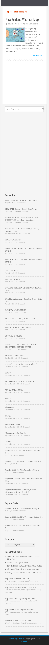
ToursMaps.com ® (16, 639)
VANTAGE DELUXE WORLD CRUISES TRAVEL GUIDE (23, 261)
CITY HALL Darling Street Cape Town (21, 209)
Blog (19, 24)
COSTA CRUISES (11, 271)
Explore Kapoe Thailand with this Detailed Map (23, 480)
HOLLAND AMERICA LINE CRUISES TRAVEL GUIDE (23, 289)
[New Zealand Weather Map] (15, 34)
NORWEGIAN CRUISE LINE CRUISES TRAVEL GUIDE (23, 249)
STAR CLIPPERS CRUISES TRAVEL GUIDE (22, 200)
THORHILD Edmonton (14, 356)
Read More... (38, 56)
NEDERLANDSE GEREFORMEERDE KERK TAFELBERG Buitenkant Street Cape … (21, 219)
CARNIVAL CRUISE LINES (15, 310)
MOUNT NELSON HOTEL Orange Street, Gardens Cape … (22, 230)
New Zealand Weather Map (22, 19)
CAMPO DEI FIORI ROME (31, 566)
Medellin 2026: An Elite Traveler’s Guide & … (22, 451)
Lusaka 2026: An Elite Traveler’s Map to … (23, 470)
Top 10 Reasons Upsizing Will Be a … (21, 598)
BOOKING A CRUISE (13, 336)
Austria (8, 416)
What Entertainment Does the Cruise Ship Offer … (23, 300)
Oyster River (23, 563)
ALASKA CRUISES (12, 279)
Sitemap (24, 642)
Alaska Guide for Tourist (16, 433)
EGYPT (8, 373)
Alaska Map (10, 407)
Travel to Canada (12, 425)
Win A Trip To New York (31, 573)
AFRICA (8, 399)
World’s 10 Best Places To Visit (18, 621)
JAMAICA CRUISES (13, 240)
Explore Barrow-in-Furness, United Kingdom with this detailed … (20, 491)
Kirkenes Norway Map (29, 569)
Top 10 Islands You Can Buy (17, 579)
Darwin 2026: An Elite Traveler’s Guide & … (24, 461)
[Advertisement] (24, 85)
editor (10, 24)
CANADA (9, 442)
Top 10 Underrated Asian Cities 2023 (21, 587)
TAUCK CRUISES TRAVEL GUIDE (18, 327)
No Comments (32, 24)
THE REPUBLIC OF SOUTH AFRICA (19, 381)
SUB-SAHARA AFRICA (14, 390)
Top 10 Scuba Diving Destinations (19, 610)
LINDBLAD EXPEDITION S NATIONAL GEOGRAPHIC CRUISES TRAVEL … (20, 346)
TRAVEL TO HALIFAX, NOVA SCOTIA (20, 319)
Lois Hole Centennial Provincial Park (21, 364)
